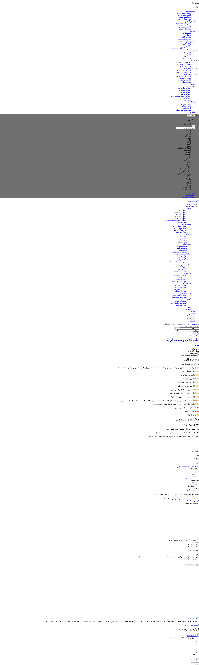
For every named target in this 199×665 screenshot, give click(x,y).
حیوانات (192, 31)
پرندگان (188, 35)
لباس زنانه (187, 54)
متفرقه (192, 112)
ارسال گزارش (190, 564)
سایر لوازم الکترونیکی (183, 76)
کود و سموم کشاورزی (183, 62)
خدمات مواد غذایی (184, 88)
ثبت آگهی (192, 321)
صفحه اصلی (190, 204)
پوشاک (192, 50)
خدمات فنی (187, 98)
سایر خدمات (186, 100)
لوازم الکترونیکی (189, 74)
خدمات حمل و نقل (184, 90)
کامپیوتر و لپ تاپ (184, 80)
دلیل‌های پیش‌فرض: (192, 557)
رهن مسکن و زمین (184, 19)
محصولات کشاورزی (184, 64)
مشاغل (192, 84)
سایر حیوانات (186, 37)
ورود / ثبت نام (190, 193)
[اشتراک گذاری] (194, 662)
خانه (197, 324)
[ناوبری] (197, 538)
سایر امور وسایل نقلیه (183, 110)
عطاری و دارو (186, 46)
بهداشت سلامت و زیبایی (186, 41)
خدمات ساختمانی (185, 94)
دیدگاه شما (194, 451)
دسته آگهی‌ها (190, 206)
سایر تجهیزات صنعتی (183, 72)
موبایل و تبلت (186, 82)
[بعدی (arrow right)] (196, 664)
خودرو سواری (186, 104)
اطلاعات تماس (194, 468)
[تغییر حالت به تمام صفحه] (196, 662)
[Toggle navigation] (189, 201)
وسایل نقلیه (191, 102)
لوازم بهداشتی (186, 45)
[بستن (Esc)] (192, 662)
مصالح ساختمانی (185, 17)
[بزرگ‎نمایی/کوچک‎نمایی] (198, 662)
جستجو (196, 332)
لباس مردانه (186, 52)
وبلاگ (193, 311)
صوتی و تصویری (185, 78)
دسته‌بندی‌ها (190, 318)
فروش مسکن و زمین (183, 13)
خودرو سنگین (186, 106)
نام (197, 455)
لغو (197, 564)
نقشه (193, 313)
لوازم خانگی (191, 21)
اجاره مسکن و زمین (184, 15)
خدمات (192, 86)
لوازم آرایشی (186, 43)
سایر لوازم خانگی (185, 29)
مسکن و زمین (190, 11)
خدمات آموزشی (185, 92)
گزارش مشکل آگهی (192, 500)
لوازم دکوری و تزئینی (183, 23)
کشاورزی (191, 60)
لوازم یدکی (187, 108)
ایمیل (196, 459)
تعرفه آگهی (191, 315)
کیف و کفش (186, 56)
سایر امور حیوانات (184, 39)
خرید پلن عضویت (189, 197)
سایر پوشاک (187, 58)
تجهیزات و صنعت (189, 68)
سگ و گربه (187, 33)
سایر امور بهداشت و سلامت (181, 48)
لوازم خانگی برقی (184, 27)
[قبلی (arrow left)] (198, 664)
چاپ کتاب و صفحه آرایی (182, 340)
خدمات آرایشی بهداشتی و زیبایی (180, 96)
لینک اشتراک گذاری (192, 540)
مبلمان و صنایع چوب (184, 25)
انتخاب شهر (190, 115)
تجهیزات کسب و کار (184, 70)
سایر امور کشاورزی (184, 66)
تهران (197, 345)
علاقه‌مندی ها (190, 195)
